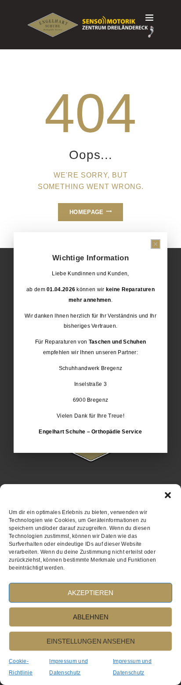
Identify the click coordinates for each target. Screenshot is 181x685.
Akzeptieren (90, 592)
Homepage (86, 212)
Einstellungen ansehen (91, 641)
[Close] (155, 244)
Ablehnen (91, 617)
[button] (167, 495)
